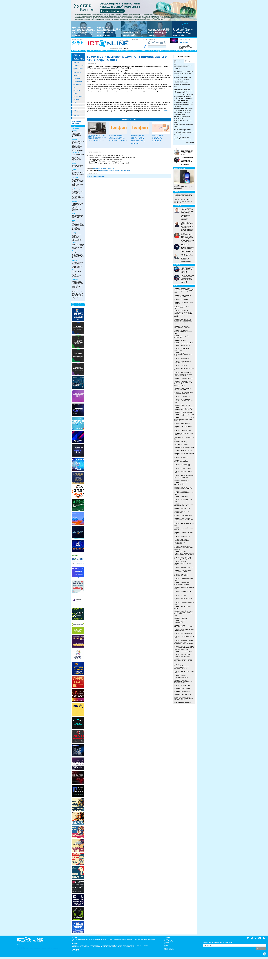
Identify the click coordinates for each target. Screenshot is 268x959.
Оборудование (77, 84)
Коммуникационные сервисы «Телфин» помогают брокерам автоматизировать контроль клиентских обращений (138, 139)
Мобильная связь (78, 65)
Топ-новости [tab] (188, 61)
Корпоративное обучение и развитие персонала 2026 (183, 401)
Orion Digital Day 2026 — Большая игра (184, 630)
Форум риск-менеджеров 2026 (181, 483)
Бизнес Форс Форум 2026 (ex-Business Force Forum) (183, 487)
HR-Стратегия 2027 (186, 412)
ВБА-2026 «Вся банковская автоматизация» (182, 655)
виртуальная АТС (103, 170)
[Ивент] (78, 314)
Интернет (76, 62)
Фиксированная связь (78, 69)
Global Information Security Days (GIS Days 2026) (182, 558)
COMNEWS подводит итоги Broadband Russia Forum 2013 (107, 155)
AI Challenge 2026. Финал (182, 607)
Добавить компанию (183, 56)
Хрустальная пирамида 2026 (181, 621)
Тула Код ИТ (184, 444)
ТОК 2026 (183, 340)
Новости (75, 50)
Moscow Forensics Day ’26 (184, 369)
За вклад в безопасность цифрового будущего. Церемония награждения (181, 541)
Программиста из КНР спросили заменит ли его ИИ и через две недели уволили (183, 73)
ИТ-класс (176, 148)
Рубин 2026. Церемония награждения (181, 461)
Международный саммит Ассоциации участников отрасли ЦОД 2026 (183, 698)
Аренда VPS (75, 950)
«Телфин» (165, 111)
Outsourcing (76, 90)
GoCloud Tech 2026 (186, 633)
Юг (165, 946)
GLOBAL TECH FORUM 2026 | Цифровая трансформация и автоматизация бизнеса (184, 648)
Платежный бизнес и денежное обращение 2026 (183, 393)
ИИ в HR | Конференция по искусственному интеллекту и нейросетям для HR (184, 553)
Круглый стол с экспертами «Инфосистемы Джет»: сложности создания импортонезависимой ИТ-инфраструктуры (183, 32)
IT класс (115, 50)
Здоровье (76, 118)
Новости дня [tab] (177, 61)
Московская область (75, 129)
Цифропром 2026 (185, 702)
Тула (73, 213)
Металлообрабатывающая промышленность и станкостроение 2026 (182, 667)
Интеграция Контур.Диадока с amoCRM (182, 326)
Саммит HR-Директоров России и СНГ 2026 (183, 625)
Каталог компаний (190, 50)
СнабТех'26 (184, 618)
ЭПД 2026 (184, 595)
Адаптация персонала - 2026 (184, 603)
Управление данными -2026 (184, 524)
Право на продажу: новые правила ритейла (183, 571)
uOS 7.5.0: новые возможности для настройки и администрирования (183, 374)
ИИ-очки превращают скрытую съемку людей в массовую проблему (183, 66)
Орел (73, 220)
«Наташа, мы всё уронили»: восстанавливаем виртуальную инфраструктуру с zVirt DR (183, 321)
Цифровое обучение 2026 (183, 532)
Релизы (155, 50)
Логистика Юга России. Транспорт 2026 (184, 528)
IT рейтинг (136, 50)
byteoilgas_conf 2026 (187, 567)
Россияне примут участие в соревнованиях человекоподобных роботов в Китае (182, 119)
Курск (74, 232)
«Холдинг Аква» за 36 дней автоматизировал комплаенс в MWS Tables (183, 201)
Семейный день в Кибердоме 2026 (182, 362)
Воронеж (75, 139)
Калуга (74, 188)
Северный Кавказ (169, 949)
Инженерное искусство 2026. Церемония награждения (184, 408)
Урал (165, 943)
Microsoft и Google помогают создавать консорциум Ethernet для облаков (112, 157)
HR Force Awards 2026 (187, 447)
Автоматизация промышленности (78, 59)
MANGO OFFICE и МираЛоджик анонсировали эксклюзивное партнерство (158, 139)
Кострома (75, 290)
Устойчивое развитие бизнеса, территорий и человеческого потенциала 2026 (183, 642)
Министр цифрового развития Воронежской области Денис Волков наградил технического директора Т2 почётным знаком (78, 146)
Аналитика (82, 50)
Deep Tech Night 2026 (187, 378)
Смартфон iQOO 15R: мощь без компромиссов (183, 187)
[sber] (134, 10)
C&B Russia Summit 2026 (183, 427)
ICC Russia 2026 (185, 396)
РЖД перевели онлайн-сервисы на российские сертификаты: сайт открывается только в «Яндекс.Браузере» (183, 111)
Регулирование (77, 96)
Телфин (111, 170)
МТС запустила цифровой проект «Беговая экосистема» (183, 138)
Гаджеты (76, 115)
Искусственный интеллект (122, 170)
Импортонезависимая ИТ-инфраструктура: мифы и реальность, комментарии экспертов (187, 269)
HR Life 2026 (184, 299)
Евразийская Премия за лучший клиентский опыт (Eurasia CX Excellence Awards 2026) (183, 613)
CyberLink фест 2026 (187, 343)
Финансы (76, 99)
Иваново (74, 260)
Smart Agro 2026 (185, 685)
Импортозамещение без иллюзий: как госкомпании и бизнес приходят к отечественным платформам (187, 161)
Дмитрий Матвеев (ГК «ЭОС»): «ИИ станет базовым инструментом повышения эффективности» (187, 258)
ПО (74, 87)
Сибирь (166, 945)
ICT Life (135, 939)
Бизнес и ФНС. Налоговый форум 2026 (181, 575)
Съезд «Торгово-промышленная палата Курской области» (183, 519)
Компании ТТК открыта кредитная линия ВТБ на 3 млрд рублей (109, 163)
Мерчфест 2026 (185, 346)
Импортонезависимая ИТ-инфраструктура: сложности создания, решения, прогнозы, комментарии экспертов (187, 279)
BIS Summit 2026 (185, 536)
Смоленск (75, 279)
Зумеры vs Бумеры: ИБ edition (184, 453)
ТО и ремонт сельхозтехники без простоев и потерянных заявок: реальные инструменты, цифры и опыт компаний (183, 313)
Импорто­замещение (76, 55)
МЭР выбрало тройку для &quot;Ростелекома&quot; (105, 159)
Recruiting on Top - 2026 (182, 592)
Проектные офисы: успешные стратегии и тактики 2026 (183, 660)
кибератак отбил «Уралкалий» (77, 44)
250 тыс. (77, 41)
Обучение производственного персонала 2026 (183, 563)
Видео (161, 50)
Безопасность (77, 105)
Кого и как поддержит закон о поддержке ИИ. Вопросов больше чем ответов (185, 46)
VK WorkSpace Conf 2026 (183, 500)
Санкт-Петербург (168, 941)
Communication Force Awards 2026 (183, 434)
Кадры (75, 93)
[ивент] (78, 927)
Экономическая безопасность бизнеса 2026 (182, 465)
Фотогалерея (169, 50)
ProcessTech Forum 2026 (183, 472)
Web (74, 102)
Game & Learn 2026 (186, 652)
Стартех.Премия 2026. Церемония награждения (184, 438)
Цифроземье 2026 (186, 515)
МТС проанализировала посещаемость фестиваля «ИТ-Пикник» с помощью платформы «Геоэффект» (183, 103)
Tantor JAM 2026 (185, 423)
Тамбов (74, 270)
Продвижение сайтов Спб (96, 176)
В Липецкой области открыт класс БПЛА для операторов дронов (78, 246)
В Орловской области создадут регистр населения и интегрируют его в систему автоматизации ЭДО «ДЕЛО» (78, 225)
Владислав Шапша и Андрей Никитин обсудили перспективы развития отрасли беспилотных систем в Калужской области (78, 194)
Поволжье (167, 942)
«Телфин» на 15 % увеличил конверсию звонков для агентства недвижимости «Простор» (118, 138)
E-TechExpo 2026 (185, 694)
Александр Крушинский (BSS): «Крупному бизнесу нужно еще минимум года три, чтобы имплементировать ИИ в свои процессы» (159, 32)
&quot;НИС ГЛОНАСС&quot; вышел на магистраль (105, 161)
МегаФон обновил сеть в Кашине (77, 166)
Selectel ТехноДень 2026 (183, 599)
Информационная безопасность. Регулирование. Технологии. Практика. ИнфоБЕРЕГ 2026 (183, 383)
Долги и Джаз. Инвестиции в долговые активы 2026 (183, 332)
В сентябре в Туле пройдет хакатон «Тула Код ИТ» (77, 216)
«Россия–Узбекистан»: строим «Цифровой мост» (184, 476)
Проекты (108, 50)
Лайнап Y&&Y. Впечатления (181, 349)
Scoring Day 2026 (186, 508)
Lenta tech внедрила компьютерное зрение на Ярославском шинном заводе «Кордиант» (78, 158)
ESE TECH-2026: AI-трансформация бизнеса (183, 583)
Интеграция (77, 72)
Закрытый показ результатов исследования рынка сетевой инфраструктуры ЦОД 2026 (184, 290)
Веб (133, 945)
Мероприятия (99, 50)
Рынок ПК (76, 75)
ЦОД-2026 (184, 365)
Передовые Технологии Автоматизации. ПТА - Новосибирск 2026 (184, 681)
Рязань (74, 169)
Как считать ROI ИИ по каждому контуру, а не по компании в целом (131, 33)
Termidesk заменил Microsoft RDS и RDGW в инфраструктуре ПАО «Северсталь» (184, 195)
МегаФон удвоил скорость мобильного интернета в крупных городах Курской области (77, 237)
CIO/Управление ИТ (78, 111)
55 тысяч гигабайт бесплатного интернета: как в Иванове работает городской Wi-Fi (77, 265)
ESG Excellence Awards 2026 (184, 637)
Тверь (74, 163)
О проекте (20, 944)
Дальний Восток (168, 948)
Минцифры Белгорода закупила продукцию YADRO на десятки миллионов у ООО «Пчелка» (78, 182)
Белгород (75, 177)
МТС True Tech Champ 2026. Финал (184, 672)
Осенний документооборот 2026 (181, 676)
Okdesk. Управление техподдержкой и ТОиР (183, 504)
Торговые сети (77, 81)
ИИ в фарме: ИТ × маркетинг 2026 (182, 307)
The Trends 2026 (185, 691)
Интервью (90, 50)
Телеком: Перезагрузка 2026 (184, 587)
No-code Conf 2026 (186, 468)
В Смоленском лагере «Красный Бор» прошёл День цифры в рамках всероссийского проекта (77, 284)
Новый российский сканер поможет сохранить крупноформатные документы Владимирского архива (77, 206)
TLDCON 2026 (185, 480)
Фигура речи (151, 939)
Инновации (76, 108)
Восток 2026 (184, 457)
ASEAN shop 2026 (185, 430)
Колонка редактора (185, 40)
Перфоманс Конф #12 (187, 415)
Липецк (74, 242)
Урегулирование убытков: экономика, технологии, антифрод (183, 548)
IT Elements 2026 (186, 405)
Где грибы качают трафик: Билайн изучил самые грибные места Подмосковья (77, 134)
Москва (166, 939)
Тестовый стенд (146, 50)
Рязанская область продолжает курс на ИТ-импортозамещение (78, 173)
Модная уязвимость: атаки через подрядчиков (183, 125)
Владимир (75, 201)
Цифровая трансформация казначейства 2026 (183, 354)
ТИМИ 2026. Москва (186, 450)
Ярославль (75, 153)
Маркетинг (76, 78)
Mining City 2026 (185, 688)
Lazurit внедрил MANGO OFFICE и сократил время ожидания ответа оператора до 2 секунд (97, 138)
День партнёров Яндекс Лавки (182, 336)
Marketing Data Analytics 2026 (181, 511)
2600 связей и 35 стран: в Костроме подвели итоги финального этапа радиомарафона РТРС (77, 295)
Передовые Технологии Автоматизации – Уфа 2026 (184, 493)
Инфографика (178, 50)
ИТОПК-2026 (184, 497)
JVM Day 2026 (185, 358)
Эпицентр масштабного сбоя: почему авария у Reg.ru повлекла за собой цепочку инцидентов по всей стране (184, 132)
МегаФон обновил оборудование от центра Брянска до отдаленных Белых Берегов (78, 255)
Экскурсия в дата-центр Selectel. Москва (182, 295)
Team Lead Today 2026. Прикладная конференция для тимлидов (184, 419)
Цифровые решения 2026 (183, 579)
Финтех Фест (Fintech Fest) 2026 (183, 303)
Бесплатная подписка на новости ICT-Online (218, 942)
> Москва (125, 48)
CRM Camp (183, 442)
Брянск (74, 251)
